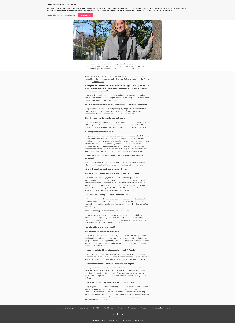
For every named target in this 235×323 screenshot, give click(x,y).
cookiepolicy (168, 10)
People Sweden (98, 81)
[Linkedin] (113, 314)
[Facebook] (117, 314)
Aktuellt (120, 308)
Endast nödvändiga (54, 15)
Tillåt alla (85, 15)
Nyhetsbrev (132, 308)
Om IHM (96, 308)
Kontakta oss (83, 308)
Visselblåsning (108, 308)
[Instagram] (122, 314)
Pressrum (144, 308)
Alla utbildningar (69, 308)
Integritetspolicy (113, 320)
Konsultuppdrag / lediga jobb (161, 308)
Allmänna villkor (126, 320)
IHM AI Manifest (139, 320)
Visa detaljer (70, 15)
